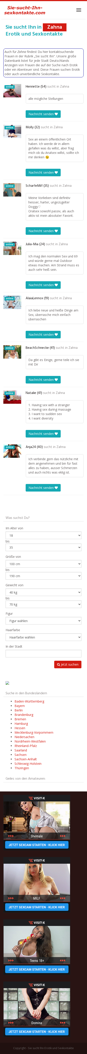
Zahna (64, 86)
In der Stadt (14, 646)
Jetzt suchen (69, 664)
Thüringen (21, 768)
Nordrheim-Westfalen (30, 741)
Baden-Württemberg (29, 701)
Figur (9, 613)
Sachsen (20, 755)
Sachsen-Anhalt (25, 759)
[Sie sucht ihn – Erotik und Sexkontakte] (25, 10)
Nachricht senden (42, 114)
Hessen (19, 728)
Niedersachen (24, 737)
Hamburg (21, 723)
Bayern (19, 706)
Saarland (20, 750)
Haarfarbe (13, 630)
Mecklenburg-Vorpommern (33, 732)
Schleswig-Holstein (27, 763)
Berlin (18, 710)
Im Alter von (14, 528)
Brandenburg (23, 715)
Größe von (13, 556)
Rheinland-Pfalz (25, 746)
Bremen (20, 719)
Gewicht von (14, 585)
